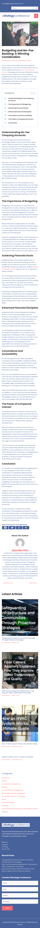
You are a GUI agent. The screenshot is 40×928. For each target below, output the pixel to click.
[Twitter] (12, 527)
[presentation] (20, 617)
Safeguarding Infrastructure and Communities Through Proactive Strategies (18, 639)
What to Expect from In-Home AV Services (17, 757)
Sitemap (20, 924)
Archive (4, 781)
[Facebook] (5, 527)
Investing (5, 805)
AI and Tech (6, 778)
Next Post (34, 583)
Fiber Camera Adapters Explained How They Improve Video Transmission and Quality (18, 692)
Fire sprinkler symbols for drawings (13, 796)
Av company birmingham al (11, 784)
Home (4, 799)
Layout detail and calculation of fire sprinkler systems (20, 809)
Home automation (8, 802)
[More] (26, 527)
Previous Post (7, 583)
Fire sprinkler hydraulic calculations (13, 793)
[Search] (37, 8)
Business (5, 60)
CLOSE (33, 93)
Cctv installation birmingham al (12, 790)
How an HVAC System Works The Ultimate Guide (19, 744)
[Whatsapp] (19, 527)
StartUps (5, 812)
